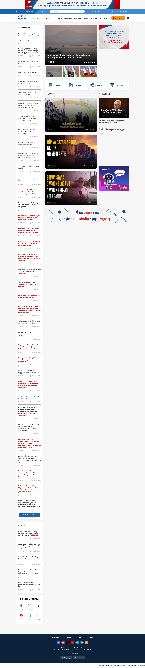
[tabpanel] (71, 45)
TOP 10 (90, 637)
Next (94, 45)
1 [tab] (84, 62)
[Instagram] (19, 12)
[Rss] (32, 12)
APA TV (106, 18)
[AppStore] (79, 658)
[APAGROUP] (72, 653)
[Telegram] (27, 12)
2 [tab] (86, 62)
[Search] (82, 12)
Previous (48, 45)
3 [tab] (88, 62)
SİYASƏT (77, 18)
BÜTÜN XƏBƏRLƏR (65, 18)
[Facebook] (16, 12)
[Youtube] (24, 12)
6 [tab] (94, 62)
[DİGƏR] (127, 18)
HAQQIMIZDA (57, 637)
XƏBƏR (85, 18)
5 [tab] (92, 62)
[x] (68, 643)
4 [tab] (90, 62)
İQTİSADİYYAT (96, 18)
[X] (21, 12)
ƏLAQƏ (69, 637)
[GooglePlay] (66, 658)
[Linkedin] (29, 12)
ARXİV (80, 637)
